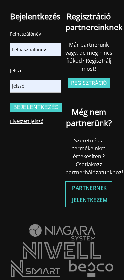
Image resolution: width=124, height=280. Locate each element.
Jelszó (16, 70)
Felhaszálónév (25, 34)
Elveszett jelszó (26, 121)
